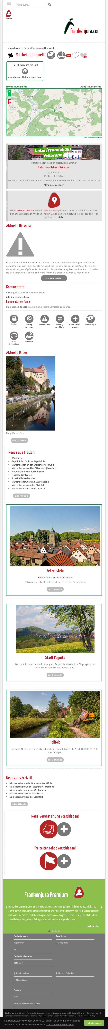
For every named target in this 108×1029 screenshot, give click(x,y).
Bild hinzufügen (90, 324)
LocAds (59, 217)
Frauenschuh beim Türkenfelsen (28, 471)
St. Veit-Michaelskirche (23, 478)
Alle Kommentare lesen (18, 297)
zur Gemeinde (55, 589)
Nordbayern (15, 48)
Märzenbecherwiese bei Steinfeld (28, 485)
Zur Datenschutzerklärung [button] (60, 1024)
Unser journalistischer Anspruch (27, 1003)
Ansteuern (29, 341)
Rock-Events (61, 936)
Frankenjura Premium (23, 956)
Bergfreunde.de (22, 973)
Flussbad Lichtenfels (22, 475)
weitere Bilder (19, 440)
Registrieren (19, 942)
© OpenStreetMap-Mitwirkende (92, 137)
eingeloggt (21, 306)
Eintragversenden (29, 325)
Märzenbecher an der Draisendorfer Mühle (33, 464)
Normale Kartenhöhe (16, 86)
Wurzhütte (17, 458)
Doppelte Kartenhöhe (90, 86)
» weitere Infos (92, 926)
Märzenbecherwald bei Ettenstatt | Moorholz (34, 468)
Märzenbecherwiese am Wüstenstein (30, 481)
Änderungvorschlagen (59, 325)
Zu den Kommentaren (14, 342)
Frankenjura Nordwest (42, 48)
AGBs (16, 996)
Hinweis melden (54, 278)
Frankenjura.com (21, 936)
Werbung (17, 989)
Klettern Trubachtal (66, 973)
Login (16, 949)
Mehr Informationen (54, 185)
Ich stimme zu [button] (94, 1023)
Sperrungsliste (62, 942)
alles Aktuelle (21, 495)
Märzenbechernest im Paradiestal (28, 488)
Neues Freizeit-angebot (75, 325)
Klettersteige (21, 979)
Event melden (44, 324)
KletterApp (18, 962)
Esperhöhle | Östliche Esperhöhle (28, 461)
